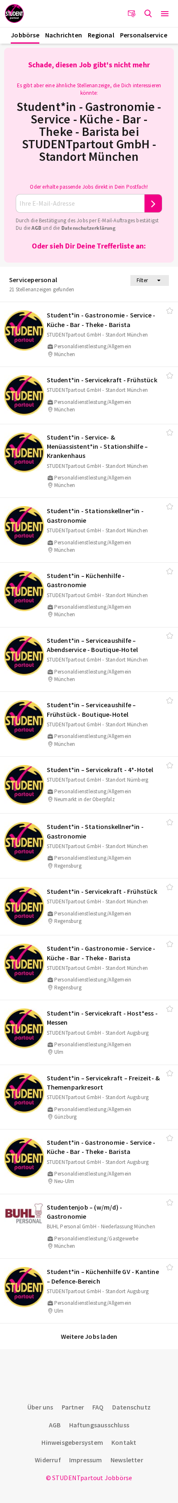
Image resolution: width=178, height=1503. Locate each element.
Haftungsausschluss (99, 1425)
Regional (101, 35)
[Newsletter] (131, 13)
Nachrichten (63, 35)
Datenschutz (131, 1407)
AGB (36, 227)
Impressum (85, 1460)
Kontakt (123, 1442)
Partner (73, 1407)
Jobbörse (25, 35)
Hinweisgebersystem (72, 1442)
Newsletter (127, 1460)
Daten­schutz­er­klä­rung (88, 227)
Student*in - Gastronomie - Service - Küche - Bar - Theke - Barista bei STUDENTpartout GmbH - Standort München (89, 131)
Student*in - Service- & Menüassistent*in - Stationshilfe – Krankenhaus (97, 446)
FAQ (98, 1407)
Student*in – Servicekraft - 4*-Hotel (100, 769)
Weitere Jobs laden (89, 1336)
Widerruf (48, 1460)
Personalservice (143, 35)
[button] (164, 13)
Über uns (40, 1407)
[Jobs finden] (148, 13)
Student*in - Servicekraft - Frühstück (102, 380)
